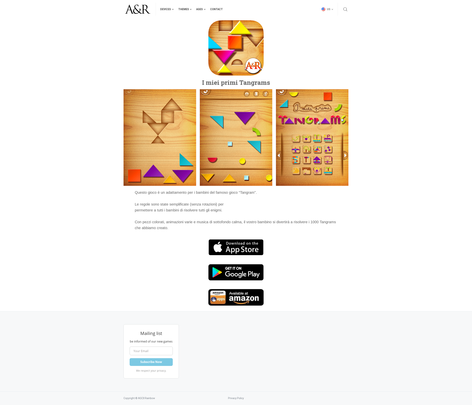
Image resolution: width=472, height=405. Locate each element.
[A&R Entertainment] (137, 9)
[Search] (345, 9)
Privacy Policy (236, 398)
